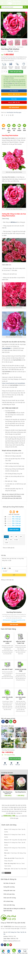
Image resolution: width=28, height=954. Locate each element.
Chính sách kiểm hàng (9, 905)
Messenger (19, 953)
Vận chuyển (19, 129)
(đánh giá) (10, 51)
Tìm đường (3, 953)
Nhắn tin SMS (24, 953)
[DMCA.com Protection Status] (6, 873)
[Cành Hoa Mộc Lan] (20, 732)
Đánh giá (17, 764)
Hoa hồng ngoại (17, 112)
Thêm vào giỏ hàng (16, 71)
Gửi (14, 575)
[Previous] (3, 25)
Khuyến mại (14, 129)
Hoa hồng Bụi (20, 47)
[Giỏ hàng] (25, 2)
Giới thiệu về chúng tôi (9, 883)
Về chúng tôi (8, 130)
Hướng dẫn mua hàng (9, 887)
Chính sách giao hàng (9, 894)
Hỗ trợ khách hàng (8, 901)
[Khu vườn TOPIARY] (7, 743)
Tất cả (6, 536)
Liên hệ (5, 764)
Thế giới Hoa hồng (11, 47)
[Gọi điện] (14, 951)
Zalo (16, 83)
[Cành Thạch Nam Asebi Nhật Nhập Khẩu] (7, 732)
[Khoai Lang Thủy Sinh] (20, 743)
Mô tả (3, 128)
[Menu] (2, 3)
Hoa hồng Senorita (20, 792)
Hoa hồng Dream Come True (7, 792)
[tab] (3, 129)
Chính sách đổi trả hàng (10, 897)
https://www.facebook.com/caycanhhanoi (13, 383)
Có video (16, 539)
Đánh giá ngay (14, 529)
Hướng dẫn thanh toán (9, 890)
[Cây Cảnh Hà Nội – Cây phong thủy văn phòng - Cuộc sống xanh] (14, 2)
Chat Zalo (8, 953)
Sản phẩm (3, 47)
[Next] (24, 25)
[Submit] (25, 7)
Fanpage (10, 83)
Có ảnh (6, 542)
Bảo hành (24, 129)
